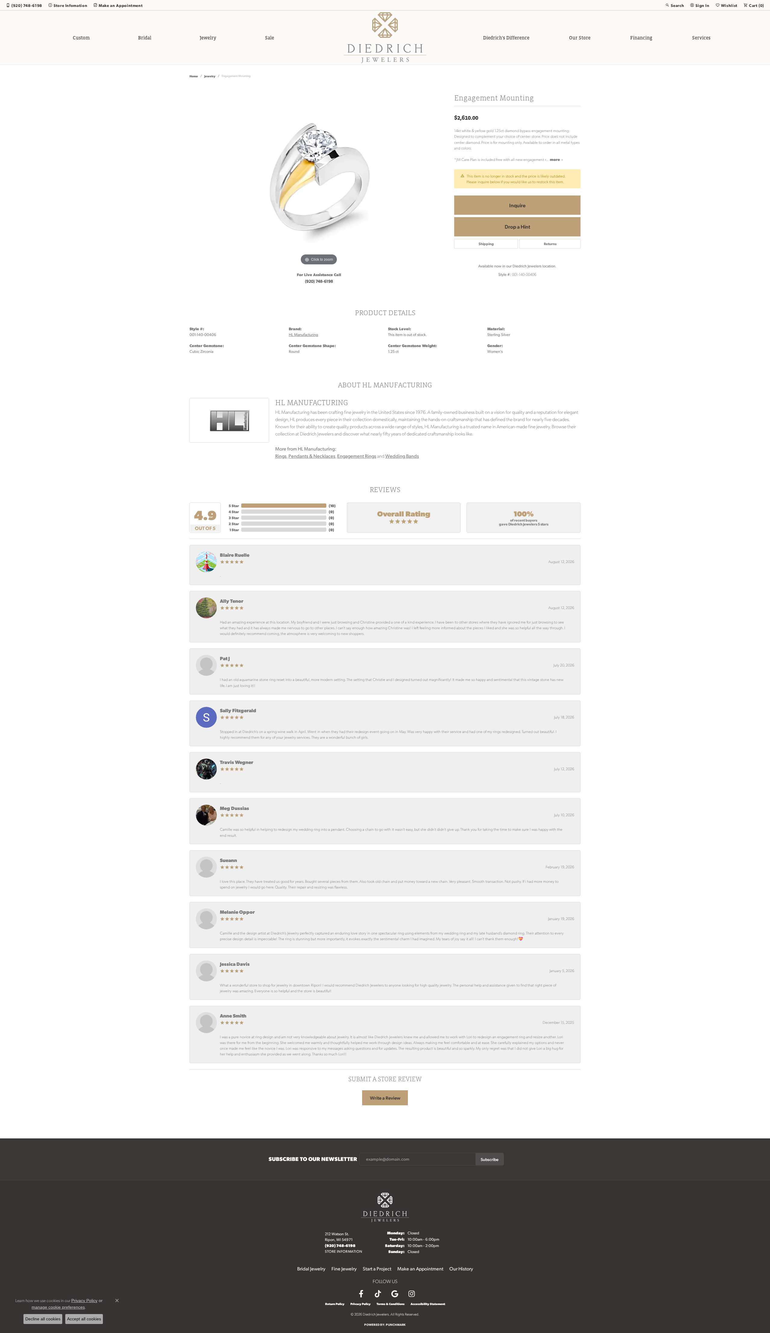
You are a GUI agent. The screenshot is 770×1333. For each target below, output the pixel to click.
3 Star (234, 517)
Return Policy (334, 1303)
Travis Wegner (236, 762)
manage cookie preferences (58, 1307)
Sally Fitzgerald (238, 710)
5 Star (234, 505)
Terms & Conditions (391, 1303)
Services (701, 37)
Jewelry (208, 37)
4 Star (234, 511)
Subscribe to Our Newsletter (313, 1159)
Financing (641, 37)
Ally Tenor (231, 601)
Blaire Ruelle (234, 555)
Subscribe (489, 1159)
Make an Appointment (420, 1268)
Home (193, 76)
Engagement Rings (356, 456)
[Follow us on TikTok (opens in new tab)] (378, 1294)
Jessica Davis (235, 964)
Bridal (144, 37)
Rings (281, 456)
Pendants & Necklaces (311, 456)
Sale (269, 37)
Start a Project (377, 1268)
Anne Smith (233, 1015)
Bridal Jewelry (311, 1268)
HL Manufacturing (303, 334)
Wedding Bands (402, 456)
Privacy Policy (360, 1303)
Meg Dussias (234, 808)
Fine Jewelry (344, 1268)
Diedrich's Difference (506, 37)
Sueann (228, 860)
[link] (24, 5)
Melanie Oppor (237, 912)
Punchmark (395, 1324)
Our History (461, 1268)
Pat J (225, 658)
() (332, 505)
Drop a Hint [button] (517, 226)
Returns (550, 243)
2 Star (234, 523)
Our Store (579, 37)
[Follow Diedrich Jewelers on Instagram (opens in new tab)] (411, 1294)
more (555, 159)
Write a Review (385, 1098)
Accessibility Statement (428, 1303)
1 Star (234, 529)
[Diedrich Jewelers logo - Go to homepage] (385, 38)
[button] (674, 5)
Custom (81, 37)
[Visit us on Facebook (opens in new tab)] (361, 1294)
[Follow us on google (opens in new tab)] (395, 1294)
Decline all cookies (42, 1318)
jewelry (209, 76)
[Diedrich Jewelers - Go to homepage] (385, 1206)
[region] (319, 176)
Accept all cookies (84, 1318)
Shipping (486, 243)
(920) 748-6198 (319, 281)
